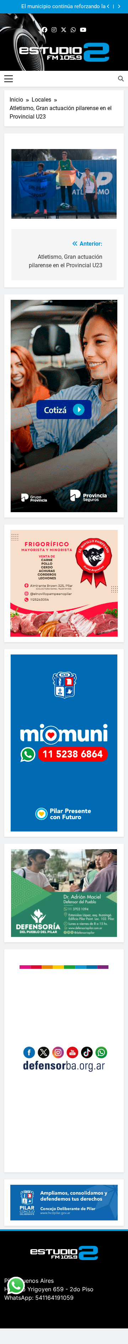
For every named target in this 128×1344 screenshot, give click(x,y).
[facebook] (44, 30)
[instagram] (54, 30)
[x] (64, 30)
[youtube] (83, 30)
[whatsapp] (73, 30)
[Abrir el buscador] (121, 78)
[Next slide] (119, 7)
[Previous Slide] (108, 7)
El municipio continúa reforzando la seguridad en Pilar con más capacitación (57, 4)
